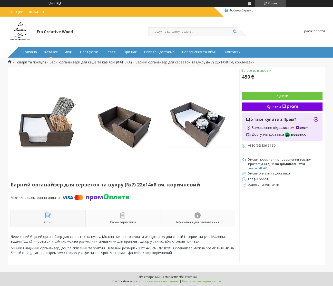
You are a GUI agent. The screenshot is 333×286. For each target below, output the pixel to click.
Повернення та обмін (199, 52)
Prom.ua (191, 277)
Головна (30, 52)
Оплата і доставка (159, 52)
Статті (111, 52)
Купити (282, 95)
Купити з (274, 106)
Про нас (130, 52)
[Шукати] (235, 31)
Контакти (233, 52)
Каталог (51, 52)
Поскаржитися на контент (160, 281)
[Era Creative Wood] (20, 31)
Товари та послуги (30, 62)
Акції (69, 52)
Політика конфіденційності (201, 281)
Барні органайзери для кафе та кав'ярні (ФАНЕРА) (90, 62)
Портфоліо (89, 52)
